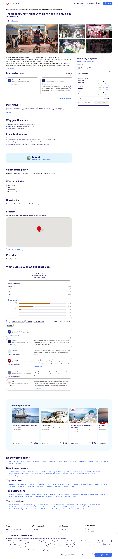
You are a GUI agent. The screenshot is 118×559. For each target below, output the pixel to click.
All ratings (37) (14, 300)
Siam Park (29, 509)
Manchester (40, 496)
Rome (45, 494)
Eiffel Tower (66, 507)
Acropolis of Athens (36, 474)
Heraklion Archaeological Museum (52, 472)
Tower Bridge (56, 509)
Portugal (40, 486)
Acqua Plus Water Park (29, 476)
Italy (90, 484)
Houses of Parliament (42, 509)
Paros (22, 461)
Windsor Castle (82, 509)
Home (8, 9)
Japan (96, 484)
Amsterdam (94, 494)
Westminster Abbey (28, 505)
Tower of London (68, 509)
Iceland (83, 484)
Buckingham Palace (57, 505)
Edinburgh (29, 496)
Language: (88, 529)
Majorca (19, 494)
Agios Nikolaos (62, 461)
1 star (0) (12, 315)
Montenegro (21, 486)
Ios (10, 461)
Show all (8, 112)
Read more (10, 68)
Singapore (49, 486)
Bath (74, 496)
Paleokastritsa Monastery (91, 472)
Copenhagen (19, 496)
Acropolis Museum (83, 474)
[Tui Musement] (14, 3)
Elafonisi (94, 474)
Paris (67, 494)
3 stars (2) (13, 309)
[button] (93, 73)
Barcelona (75, 494)
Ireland (76, 484)
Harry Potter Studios (25, 507)
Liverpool (49, 496)
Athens (18, 463)
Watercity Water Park (53, 474)
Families (10, 325)
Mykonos (36, 461)
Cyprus (41, 484)
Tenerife (11, 494)
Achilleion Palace (68, 474)
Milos (28, 461)
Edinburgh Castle (94, 505)
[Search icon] (71, 3)
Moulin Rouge (81, 505)
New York (84, 494)
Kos (97, 461)
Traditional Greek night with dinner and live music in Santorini (45, 9)
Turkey (73, 486)
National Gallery (43, 505)
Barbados (12, 484)
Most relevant (63, 321)
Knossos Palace (33, 472)
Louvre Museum (54, 507)
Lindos (68, 472)
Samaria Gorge (14, 476)
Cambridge (58, 496)
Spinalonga (76, 472)
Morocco (12, 486)
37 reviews (14, 21)
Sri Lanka (104, 484)
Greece (12, 9)
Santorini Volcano (14, 472)
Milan (10, 496)
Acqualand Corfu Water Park (18, 474)
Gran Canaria (36, 494)
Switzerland (22, 484)
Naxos (16, 461)
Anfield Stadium (14, 505)
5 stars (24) (13, 303)
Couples (29, 321)
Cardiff (67, 496)
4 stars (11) (13, 306)
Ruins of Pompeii (88, 507)
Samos (11, 463)
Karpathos (104, 461)
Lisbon (102, 494)
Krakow (52, 494)
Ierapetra (82, 461)
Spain (48, 484)
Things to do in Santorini (21, 9)
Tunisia (65, 486)
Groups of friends (17, 321)
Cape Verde (32, 484)
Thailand (58, 486)
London (60, 494)
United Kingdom (58, 484)
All (8, 321)
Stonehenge (70, 505)
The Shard (12, 507)
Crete (44, 461)
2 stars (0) (13, 312)
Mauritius (31, 486)
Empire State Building (16, 509)
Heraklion (51, 461)
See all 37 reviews (65, 99)
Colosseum (76, 507)
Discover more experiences (41, 159)
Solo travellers (39, 321)
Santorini (36, 157)
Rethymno (73, 461)
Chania (90, 461)
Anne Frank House (41, 507)
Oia (24, 472)
